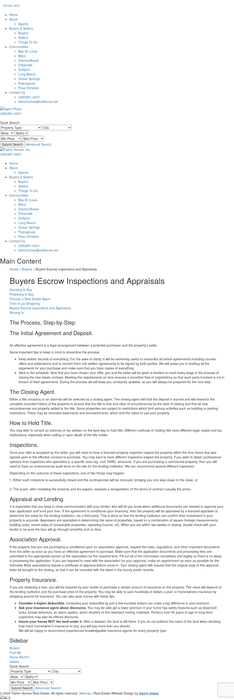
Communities (18, 46)
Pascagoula (26, 83)
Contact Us (17, 92)
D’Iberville (25, 213)
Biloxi (22, 55)
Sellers (23, 37)
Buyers (23, 33)
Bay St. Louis (27, 51)
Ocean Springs (29, 78)
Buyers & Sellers (21, 28)
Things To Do (28, 42)
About (13, 19)
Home (13, 14)
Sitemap (85, 693)
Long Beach (27, 74)
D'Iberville (25, 65)
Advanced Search (38, 144)
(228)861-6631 (29, 97)
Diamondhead (28, 60)
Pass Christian (28, 87)
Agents (23, 23)
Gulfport (24, 69)
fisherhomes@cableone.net (38, 101)
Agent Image (149, 693)
